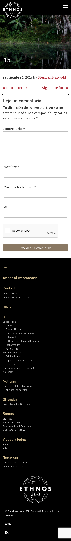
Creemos (7, 418)
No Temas (8, 371)
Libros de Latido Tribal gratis (17, 385)
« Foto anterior (15, 88)
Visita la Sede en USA (14, 430)
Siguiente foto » (55, 88)
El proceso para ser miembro (20, 360)
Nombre (12, 167)
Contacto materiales (13, 466)
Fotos (5, 444)
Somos (8, 413)
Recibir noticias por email (16, 389)
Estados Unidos (13, 329)
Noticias (9, 381)
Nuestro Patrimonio (13, 422)
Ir (4, 316)
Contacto (10, 288)
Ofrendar (10, 399)
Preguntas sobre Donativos (16, 404)
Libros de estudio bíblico (15, 462)
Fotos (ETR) (14, 337)
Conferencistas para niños (16, 296)
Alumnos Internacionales (21, 333)
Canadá (9, 325)
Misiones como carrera (14, 352)
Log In (8, 523)
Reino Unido (11, 348)
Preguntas (10, 363)
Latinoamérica (12, 344)
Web (7, 207)
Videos (6, 448)
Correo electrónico (20, 187)
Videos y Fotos (14, 439)
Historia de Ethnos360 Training (24, 340)
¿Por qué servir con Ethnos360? (19, 367)
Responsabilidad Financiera (17, 426)
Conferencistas (10, 293)
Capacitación (9, 321)
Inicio (7, 267)
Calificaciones (12, 356)
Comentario (14, 129)
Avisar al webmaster (20, 277)
